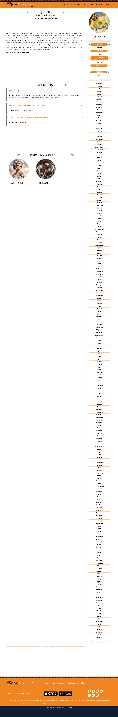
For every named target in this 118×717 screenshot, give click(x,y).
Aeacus (99, 96)
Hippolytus (99, 332)
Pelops (99, 499)
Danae (99, 253)
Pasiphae (99, 489)
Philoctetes (99, 513)
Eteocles (99, 277)
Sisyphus (99, 581)
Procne (99, 552)
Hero (99, 319)
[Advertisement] (45, 26)
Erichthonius (99, 274)
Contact (52, 683)
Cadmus (99, 195)
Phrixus (99, 526)
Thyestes (99, 616)
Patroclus (99, 491)
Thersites (99, 611)
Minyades (99, 430)
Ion (99, 359)
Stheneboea (99, 587)
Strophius (99, 589)
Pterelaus (99, 560)
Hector (99, 301)
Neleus (99, 444)
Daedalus (99, 250)
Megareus (99, 409)
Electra (99, 263)
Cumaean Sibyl (99, 245)
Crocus (99, 240)
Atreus (99, 176)
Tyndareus (99, 632)
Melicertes (99, 417)
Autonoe (99, 184)
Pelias (99, 494)
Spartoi (99, 584)
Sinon (99, 579)
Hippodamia (99, 327)
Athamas (99, 173)
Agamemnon (99, 112)
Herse (99, 322)
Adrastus (99, 94)
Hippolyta (99, 330)
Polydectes (99, 536)
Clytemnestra (99, 229)
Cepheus (99, 218)
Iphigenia (99, 362)
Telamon (99, 595)
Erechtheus (99, 271)
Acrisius (99, 86)
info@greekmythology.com (20, 693)
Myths (38, 15)
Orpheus (99, 470)
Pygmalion (99, 563)
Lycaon (99, 399)
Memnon (99, 420)
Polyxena (99, 544)
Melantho (99, 415)
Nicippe (99, 452)
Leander (99, 388)
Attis (99, 179)
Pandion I (99, 475)
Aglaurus (99, 115)
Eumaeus (99, 282)
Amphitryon (99, 142)
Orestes (99, 465)
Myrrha (99, 436)
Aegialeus (99, 104)
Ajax (99, 118)
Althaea (99, 136)
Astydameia (99, 171)
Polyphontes (99, 542)
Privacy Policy (71, 683)
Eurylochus (99, 293)
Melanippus (99, 412)
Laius (99, 380)
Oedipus (99, 457)
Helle (99, 311)
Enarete (99, 266)
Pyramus (99, 568)
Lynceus (9, 33)
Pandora (99, 478)
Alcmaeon (99, 128)
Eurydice (99, 287)
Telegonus (99, 597)
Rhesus (99, 576)
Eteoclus (99, 279)
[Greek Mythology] (20, 4)
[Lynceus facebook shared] (35, 18)
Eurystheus (99, 295)
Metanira (99, 428)
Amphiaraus (99, 139)
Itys (99, 367)
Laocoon (99, 383)
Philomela (99, 515)
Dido (99, 261)
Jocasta (99, 372)
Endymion (99, 269)
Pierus (99, 528)
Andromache (99, 147)
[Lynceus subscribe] (42, 18)
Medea (99, 407)
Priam (99, 550)
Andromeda (99, 149)
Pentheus (99, 505)
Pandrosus (99, 481)
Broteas (99, 192)
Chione (99, 221)
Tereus (99, 605)
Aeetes (99, 99)
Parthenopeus (99, 486)
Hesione (99, 324)
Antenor (99, 152)
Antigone (99, 157)
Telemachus (99, 600)
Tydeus (99, 629)
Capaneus (99, 200)
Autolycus (99, 181)
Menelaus (99, 422)
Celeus (99, 213)
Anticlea (99, 155)
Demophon (99, 258)
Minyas (99, 433)
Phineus (99, 518)
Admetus (99, 91)
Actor (99, 89)
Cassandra (99, 203)
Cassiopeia (99, 205)
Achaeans (99, 83)
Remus (99, 574)
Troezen (99, 624)
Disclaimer (60, 683)
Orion (99, 468)
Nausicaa (99, 441)
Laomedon (99, 385)
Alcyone (99, 134)
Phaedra (99, 507)
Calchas (99, 197)
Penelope (99, 502)
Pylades (99, 566)
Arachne (99, 163)
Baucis (99, 187)
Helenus (99, 309)
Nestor (99, 449)
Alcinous (99, 126)
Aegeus (99, 102)
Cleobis (99, 226)
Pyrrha (99, 571)
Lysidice (99, 404)
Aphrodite (47, 47)
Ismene (99, 364)
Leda (99, 393)
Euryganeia (99, 290)
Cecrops (99, 210)
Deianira (99, 256)
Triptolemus (99, 621)
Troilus (99, 627)
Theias (99, 608)
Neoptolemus (99, 446)
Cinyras (99, 224)
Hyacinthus (99, 338)
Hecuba (99, 303)
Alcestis (99, 123)
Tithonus (99, 619)
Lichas (99, 396)
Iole (99, 356)
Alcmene (99, 131)
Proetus (99, 558)
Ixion (99, 369)
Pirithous (99, 531)
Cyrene (99, 248)
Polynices (99, 539)
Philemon (99, 510)
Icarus (99, 343)
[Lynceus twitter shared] (38, 18)
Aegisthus (99, 107)
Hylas (99, 340)
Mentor (99, 425)
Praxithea (99, 547)
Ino (99, 351)
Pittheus (99, 534)
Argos (24, 33)
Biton (99, 189)
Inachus (99, 348)
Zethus (99, 637)
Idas (99, 346)
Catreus (99, 208)
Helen (99, 306)
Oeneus (99, 460)
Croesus (99, 242)
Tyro (99, 634)
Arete (99, 165)
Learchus (99, 391)
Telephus (99, 603)
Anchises (99, 144)
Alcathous (99, 120)
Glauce (99, 298)
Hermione (99, 316)
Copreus (99, 234)
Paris (99, 483)
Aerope (99, 110)
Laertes (99, 377)
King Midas (99, 375)
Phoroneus (99, 523)
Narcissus (99, 438)
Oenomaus (99, 462)
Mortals (44, 15)
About (46, 683)
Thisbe (99, 613)
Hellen (99, 314)
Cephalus (99, 216)
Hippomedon (99, 335)
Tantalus (99, 592)
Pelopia (99, 497)
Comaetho (99, 232)
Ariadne (99, 168)
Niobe (99, 454)
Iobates (99, 354)
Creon (99, 237)
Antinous (99, 160)
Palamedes (99, 473)
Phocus (99, 521)
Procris (99, 555)
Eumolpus (99, 285)
